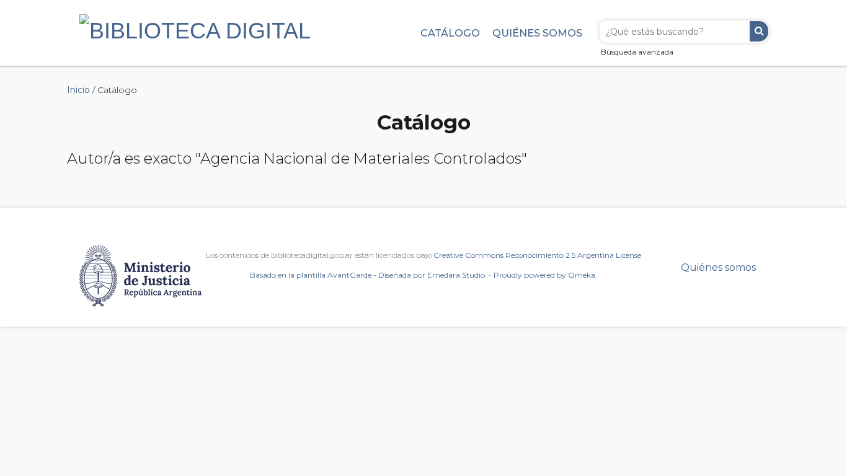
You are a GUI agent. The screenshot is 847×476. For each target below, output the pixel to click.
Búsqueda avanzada (637, 51)
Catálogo (450, 33)
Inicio (78, 89)
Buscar (759, 31)
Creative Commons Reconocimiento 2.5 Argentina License (537, 255)
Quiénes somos (537, 33)
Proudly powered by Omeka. (545, 275)
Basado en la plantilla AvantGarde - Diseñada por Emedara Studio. (368, 275)
